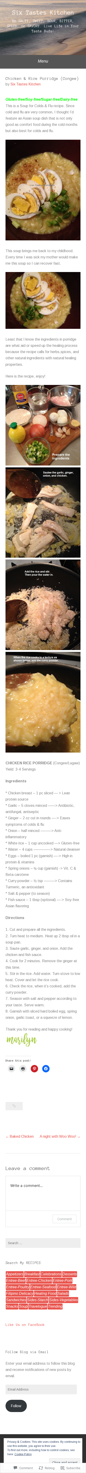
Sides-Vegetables (63, 1300)
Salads (63, 1293)
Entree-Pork (62, 1280)
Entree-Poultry (17, 1287)
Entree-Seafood (43, 1287)
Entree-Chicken (39, 1280)
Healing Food (45, 1293)
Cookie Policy (23, 1454)
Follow (16, 1406)
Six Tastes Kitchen (43, 12)
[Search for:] (43, 1243)
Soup (23, 1306)
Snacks (12, 1306)
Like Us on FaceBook (25, 1325)
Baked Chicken (22, 1136)
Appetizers (14, 1274)
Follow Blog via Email (27, 1352)
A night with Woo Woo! (58, 1136)
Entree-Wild (66, 1287)
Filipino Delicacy (19, 1293)
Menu (43, 61)
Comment (64, 1219)
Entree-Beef (15, 1280)
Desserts (69, 1274)
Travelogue (38, 1306)
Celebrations (51, 1274)
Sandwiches (16, 1300)
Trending (55, 1306)
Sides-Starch (37, 1300)
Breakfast (32, 1274)
